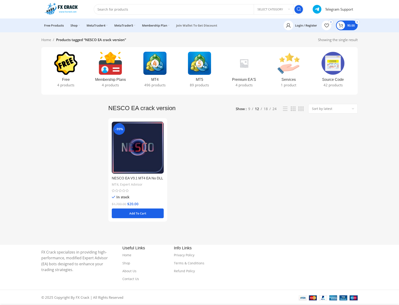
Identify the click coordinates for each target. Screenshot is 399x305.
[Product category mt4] (155, 71)
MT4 (115, 184)
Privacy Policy (184, 255)
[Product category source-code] (333, 71)
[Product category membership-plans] (110, 71)
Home (46, 39)
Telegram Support (339, 9)
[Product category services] (288, 71)
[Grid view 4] (301, 109)
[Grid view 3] (293, 109)
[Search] (298, 9)
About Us (129, 271)
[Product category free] (66, 71)
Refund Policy (184, 271)
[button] (138, 213)
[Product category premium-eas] (244, 71)
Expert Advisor (131, 184)
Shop (126, 263)
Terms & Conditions (189, 263)
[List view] (285, 109)
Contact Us (130, 279)
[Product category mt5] (200, 71)
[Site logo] (63, 8)
